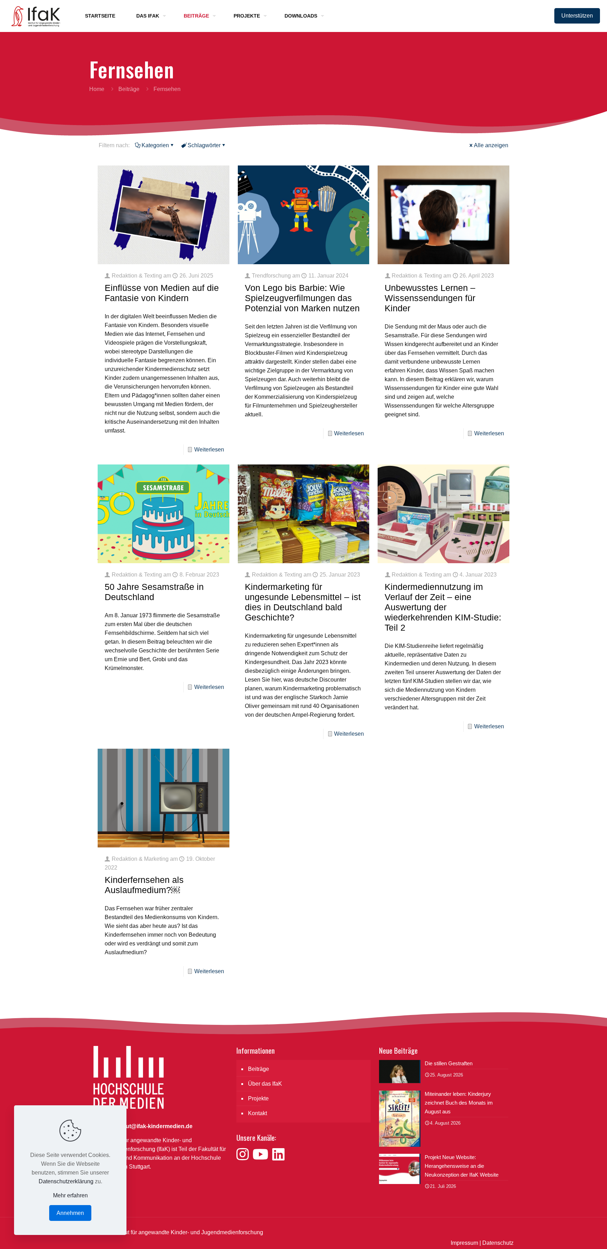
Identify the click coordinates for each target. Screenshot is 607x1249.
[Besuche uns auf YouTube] (262, 1154)
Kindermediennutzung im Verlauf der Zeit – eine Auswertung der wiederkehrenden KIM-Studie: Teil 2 (443, 607)
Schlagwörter (204, 145)
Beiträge (128, 89)
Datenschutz (498, 1243)
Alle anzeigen (491, 145)
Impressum (464, 1243)
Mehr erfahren (70, 1195)
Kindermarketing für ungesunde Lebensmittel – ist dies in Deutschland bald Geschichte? (303, 602)
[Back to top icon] (573, 1234)
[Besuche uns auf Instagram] (244, 1154)
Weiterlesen (209, 450)
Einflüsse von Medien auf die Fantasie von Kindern (162, 293)
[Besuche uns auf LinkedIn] (278, 1154)
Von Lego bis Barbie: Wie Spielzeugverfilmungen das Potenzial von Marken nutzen (302, 298)
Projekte (258, 1098)
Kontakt (257, 1113)
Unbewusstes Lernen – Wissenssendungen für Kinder (430, 298)
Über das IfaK (265, 1084)
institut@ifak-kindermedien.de (152, 1126)
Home (96, 89)
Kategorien (155, 145)
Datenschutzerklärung (66, 1181)
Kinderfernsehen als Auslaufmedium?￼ (144, 885)
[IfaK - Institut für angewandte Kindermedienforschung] (33, 16)
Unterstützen (577, 16)
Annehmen (70, 1213)
